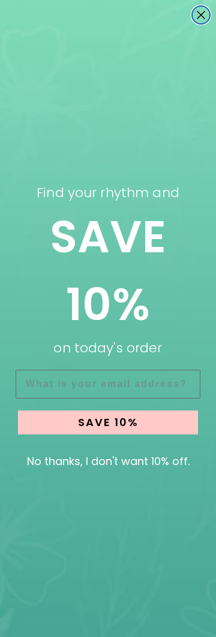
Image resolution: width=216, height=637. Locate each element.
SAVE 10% (108, 422)
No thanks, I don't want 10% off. (108, 461)
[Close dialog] (201, 15)
